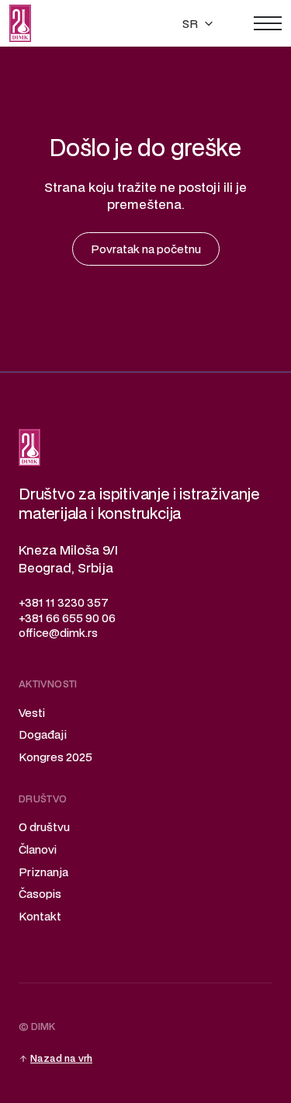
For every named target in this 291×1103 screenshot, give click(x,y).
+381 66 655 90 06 (67, 618)
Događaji (43, 734)
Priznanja (43, 872)
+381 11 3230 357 (64, 602)
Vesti (32, 712)
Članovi (38, 849)
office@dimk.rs (58, 632)
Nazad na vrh (61, 1058)
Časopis (40, 893)
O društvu (44, 826)
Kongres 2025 (55, 757)
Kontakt (40, 916)
